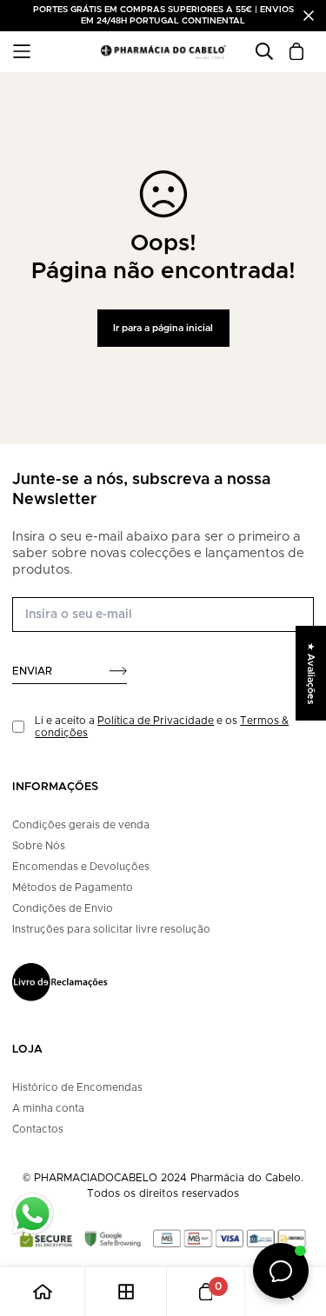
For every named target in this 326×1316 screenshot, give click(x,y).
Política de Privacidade (155, 720)
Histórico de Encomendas (77, 1087)
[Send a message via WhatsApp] (33, 1214)
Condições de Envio (62, 908)
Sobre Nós (38, 846)
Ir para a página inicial (163, 328)
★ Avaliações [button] (311, 672)
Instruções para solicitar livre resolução (111, 929)
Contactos (37, 1129)
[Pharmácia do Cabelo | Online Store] (163, 52)
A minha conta (48, 1108)
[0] (206, 1291)
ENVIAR (32, 671)
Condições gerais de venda (81, 825)
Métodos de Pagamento (72, 887)
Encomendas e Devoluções (81, 866)
